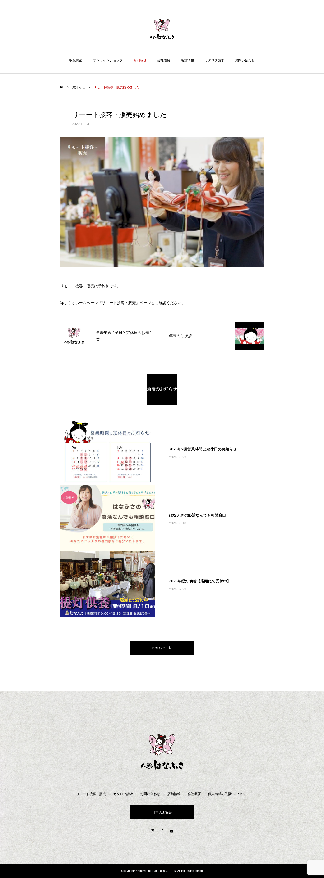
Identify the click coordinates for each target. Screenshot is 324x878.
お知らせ (140, 60)
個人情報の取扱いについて (228, 794)
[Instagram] (152, 831)
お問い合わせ (245, 60)
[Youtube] (171, 831)
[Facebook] (162, 831)
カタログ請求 (214, 60)
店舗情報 (187, 60)
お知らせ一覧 (162, 648)
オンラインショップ (108, 60)
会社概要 (163, 60)
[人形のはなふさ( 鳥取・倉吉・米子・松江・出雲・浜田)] (162, 29)
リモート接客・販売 (91, 794)
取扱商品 (76, 60)
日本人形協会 (162, 812)
